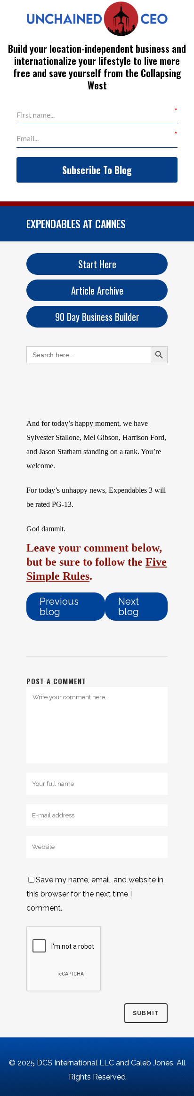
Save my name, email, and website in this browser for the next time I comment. (94, 893)
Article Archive (97, 290)
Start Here (97, 264)
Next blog (128, 606)
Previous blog (59, 606)
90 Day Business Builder (97, 317)
